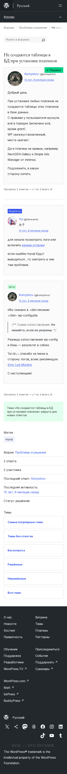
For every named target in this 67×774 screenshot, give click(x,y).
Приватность (13, 637)
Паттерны (42, 637)
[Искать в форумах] (43, 40)
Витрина (41, 617)
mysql (9, 439)
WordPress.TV (15, 669)
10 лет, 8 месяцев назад (39, 79)
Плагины (41, 630)
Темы (39, 624)
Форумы (9, 16)
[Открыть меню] (61, 5)
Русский (18, 717)
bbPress (11, 694)
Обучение (10, 649)
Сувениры (44, 669)
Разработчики (14, 662)
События (41, 656)
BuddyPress (14, 701)
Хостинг (9, 630)
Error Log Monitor (20, 365)
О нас (8, 617)
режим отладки (33, 245)
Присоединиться (47, 649)
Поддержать (46, 662)
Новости (10, 624)
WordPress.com (16, 681)
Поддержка (12, 656)
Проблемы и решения (33, 27)
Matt (9, 688)
